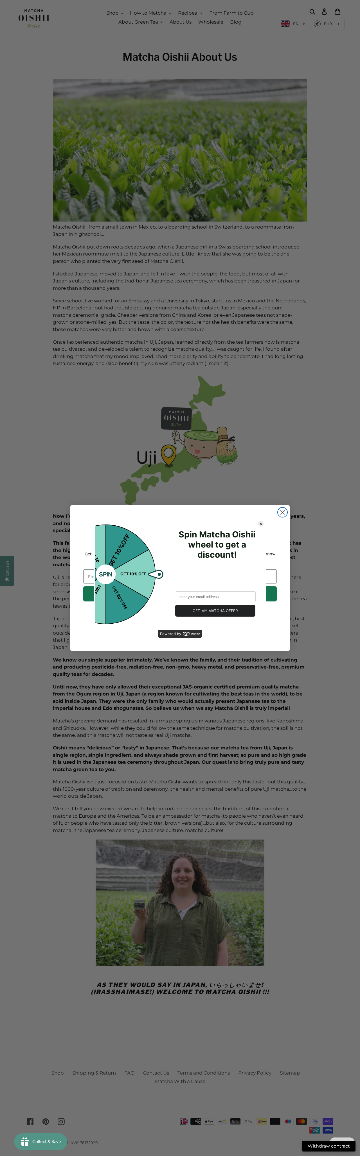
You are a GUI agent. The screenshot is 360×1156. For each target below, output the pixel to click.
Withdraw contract (329, 1146)
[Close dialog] (282, 512)
